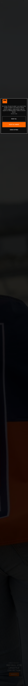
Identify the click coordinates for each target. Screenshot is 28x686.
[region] (14, 116)
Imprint (16, 113)
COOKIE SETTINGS (14, 130)
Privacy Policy (13, 113)
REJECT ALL (14, 119)
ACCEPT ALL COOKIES (14, 125)
